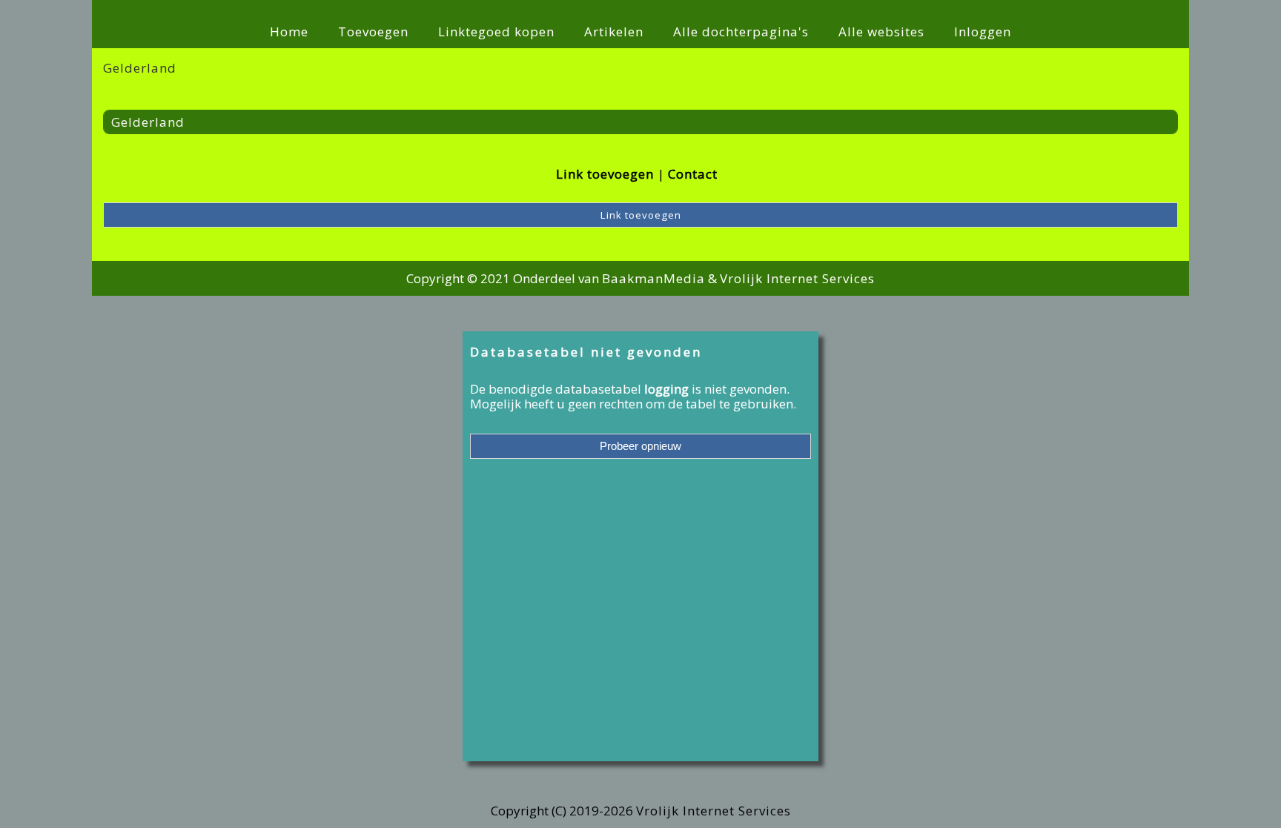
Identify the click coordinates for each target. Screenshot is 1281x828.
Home (289, 31)
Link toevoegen (605, 173)
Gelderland (148, 121)
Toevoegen (373, 31)
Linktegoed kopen (496, 31)
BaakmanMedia (653, 278)
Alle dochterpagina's (741, 31)
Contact (693, 173)
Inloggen (982, 31)
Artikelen (613, 31)
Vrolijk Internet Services (797, 278)
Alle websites (881, 31)
